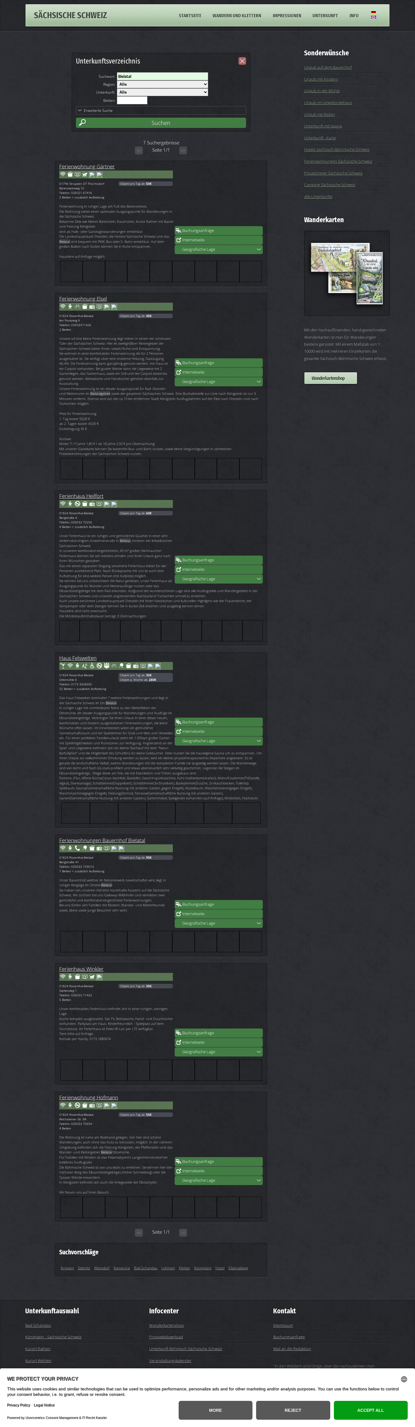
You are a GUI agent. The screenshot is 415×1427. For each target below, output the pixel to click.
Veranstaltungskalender (170, 1360)
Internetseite (193, 240)
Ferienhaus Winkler (81, 968)
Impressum (283, 1325)
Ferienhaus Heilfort (81, 495)
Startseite (190, 15)
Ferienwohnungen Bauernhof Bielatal (102, 840)
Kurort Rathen (37, 1348)
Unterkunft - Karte (320, 137)
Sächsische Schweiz (70, 15)
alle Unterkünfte (318, 196)
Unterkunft (325, 15)
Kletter (184, 1267)
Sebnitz (84, 1267)
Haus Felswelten (78, 657)
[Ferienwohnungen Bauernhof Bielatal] (219, 869)
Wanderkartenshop (328, 378)
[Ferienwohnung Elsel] (219, 327)
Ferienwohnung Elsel (83, 298)
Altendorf (102, 1267)
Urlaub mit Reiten (319, 114)
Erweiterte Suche (98, 110)
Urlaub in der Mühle (322, 90)
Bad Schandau (145, 1267)
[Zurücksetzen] (242, 61)
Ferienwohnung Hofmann (88, 1097)
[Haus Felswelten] (219, 687)
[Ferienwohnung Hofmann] (219, 1126)
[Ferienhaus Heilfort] (219, 525)
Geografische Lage (198, 249)
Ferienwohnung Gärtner (87, 166)
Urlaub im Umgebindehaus (328, 102)
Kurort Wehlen (38, 1360)
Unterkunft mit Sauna (323, 126)
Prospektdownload (166, 1336)
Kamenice (122, 1267)
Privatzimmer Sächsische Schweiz (333, 173)
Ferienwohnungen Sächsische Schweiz (338, 161)
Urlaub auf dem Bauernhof (328, 67)
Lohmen (168, 1267)
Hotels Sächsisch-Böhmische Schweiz (336, 149)
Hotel (220, 1267)
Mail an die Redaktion (292, 1348)
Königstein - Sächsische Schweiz (53, 1336)
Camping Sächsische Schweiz (329, 184)
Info (354, 15)
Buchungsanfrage (198, 230)
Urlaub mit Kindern (321, 79)
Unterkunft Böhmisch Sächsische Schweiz (185, 1348)
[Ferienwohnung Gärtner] (219, 195)
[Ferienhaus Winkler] (219, 997)
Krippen (67, 1267)
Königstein (202, 1267)
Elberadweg (238, 1267)
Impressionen (287, 15)
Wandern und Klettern (237, 15)
